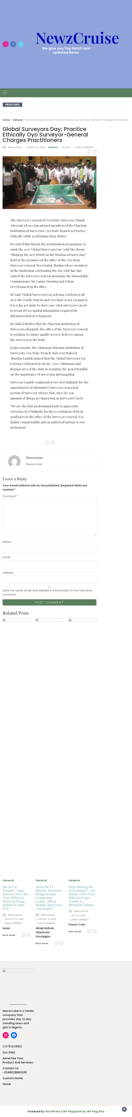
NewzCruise (77, 37)
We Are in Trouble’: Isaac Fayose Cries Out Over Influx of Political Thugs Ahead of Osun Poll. (15, 898)
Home (7, 1084)
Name (8, 542)
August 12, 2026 (47, 919)
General (53, 147)
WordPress (53, 1111)
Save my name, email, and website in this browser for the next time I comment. (47, 592)
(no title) (9, 1052)
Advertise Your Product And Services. (18, 1060)
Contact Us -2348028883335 (15, 1070)
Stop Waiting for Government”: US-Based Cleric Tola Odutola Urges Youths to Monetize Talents (82, 896)
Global (66, 147)
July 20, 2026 (78, 915)
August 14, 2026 (14, 919)
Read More (9, 935)
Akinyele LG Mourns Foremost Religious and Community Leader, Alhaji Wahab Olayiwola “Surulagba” (49, 898)
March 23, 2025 (36, 147)
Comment (10, 496)
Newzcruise (15, 147)
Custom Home (13, 1078)
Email (7, 557)
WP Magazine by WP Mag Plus (83, 1111)
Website (8, 573)
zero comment (85, 147)
